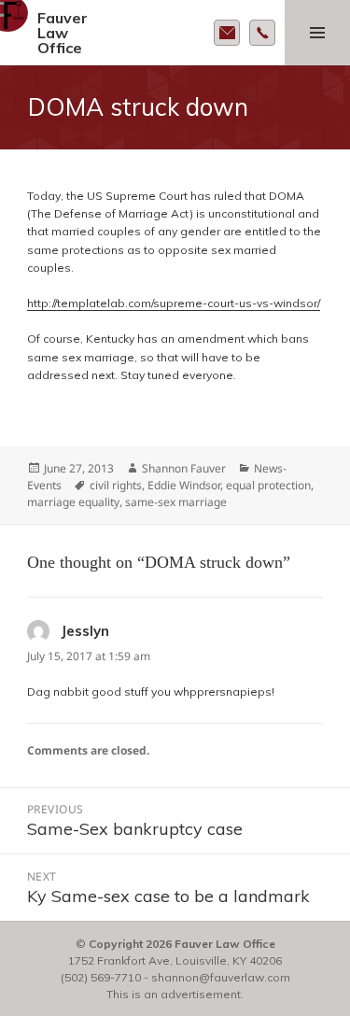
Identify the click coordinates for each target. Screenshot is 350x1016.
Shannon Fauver (184, 468)
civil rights (116, 485)
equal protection (268, 485)
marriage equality (73, 502)
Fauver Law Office (62, 32)
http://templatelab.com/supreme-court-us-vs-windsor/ (173, 303)
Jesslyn (85, 631)
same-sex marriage (176, 502)
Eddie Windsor (183, 485)
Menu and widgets (317, 33)
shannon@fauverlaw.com (220, 977)
